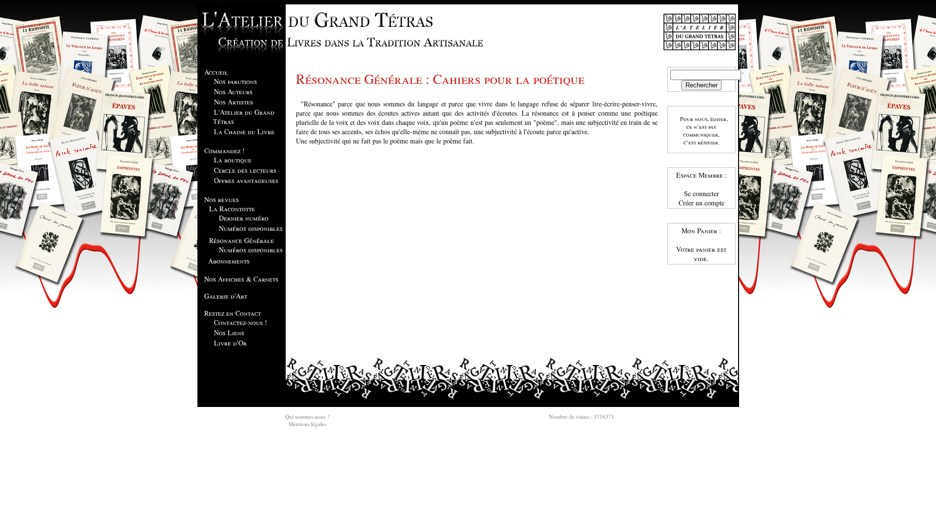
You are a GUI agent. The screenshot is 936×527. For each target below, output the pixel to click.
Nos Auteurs (233, 91)
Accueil (216, 72)
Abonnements (229, 260)
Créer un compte (701, 202)
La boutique (233, 159)
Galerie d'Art (225, 296)
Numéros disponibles (251, 228)
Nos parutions (235, 81)
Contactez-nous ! (240, 322)
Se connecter (701, 193)
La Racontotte (232, 208)
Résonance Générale (241, 240)
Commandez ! (224, 150)
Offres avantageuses (246, 180)
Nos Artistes (233, 101)
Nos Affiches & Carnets (241, 279)
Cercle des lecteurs (245, 170)
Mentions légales (307, 423)
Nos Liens (229, 332)
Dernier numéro (244, 218)
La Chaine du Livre (244, 131)
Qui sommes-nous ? (307, 416)
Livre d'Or (230, 342)
